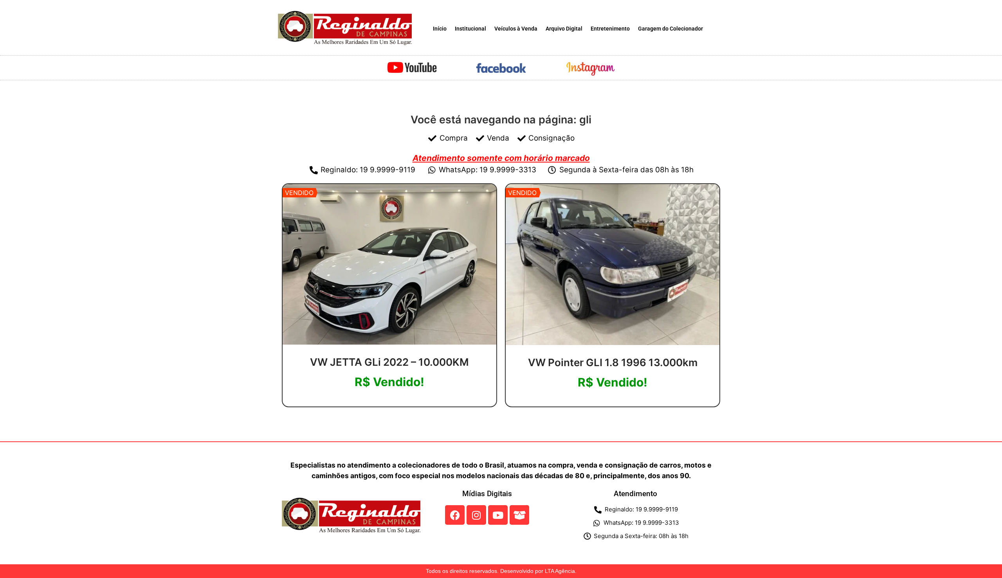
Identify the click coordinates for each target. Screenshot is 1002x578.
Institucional (470, 28)
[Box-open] (519, 515)
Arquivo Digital (564, 28)
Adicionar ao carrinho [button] (389, 403)
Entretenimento (610, 28)
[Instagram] (476, 515)
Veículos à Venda (515, 28)
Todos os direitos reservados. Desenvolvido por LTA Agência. (501, 571)
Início (440, 28)
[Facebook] (455, 515)
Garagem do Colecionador (670, 28)
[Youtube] (498, 515)
